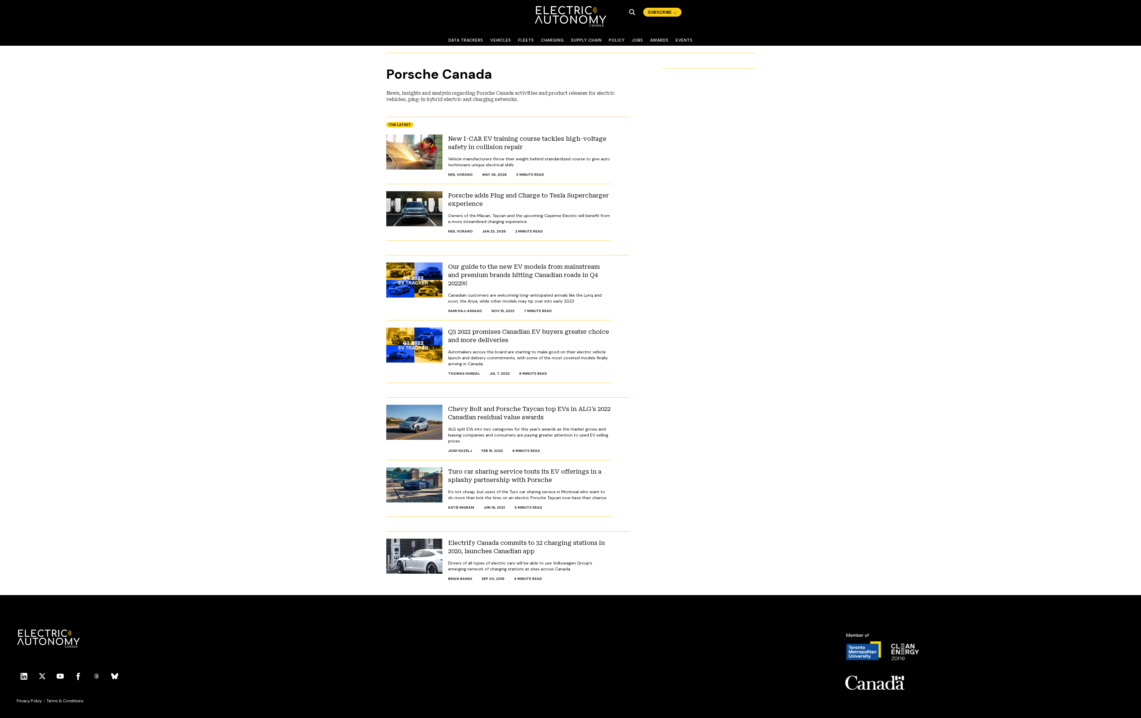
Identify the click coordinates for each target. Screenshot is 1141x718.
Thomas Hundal (464, 373)
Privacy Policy (29, 700)
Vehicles (500, 40)
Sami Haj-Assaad (465, 311)
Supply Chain (586, 40)
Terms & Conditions (64, 700)
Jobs (637, 40)
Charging (552, 40)
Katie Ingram (461, 507)
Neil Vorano (460, 175)
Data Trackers (465, 40)
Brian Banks (460, 579)
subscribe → (662, 12)
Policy (617, 40)
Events (684, 40)
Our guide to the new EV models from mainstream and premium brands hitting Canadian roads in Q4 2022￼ (524, 275)
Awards (659, 40)
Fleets (526, 40)
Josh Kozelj (460, 451)
